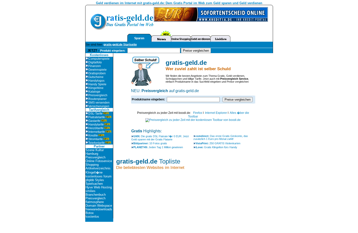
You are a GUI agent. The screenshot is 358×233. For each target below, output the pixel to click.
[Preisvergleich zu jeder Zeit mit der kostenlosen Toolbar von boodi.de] (193, 120)
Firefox (197, 113)
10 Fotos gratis (150, 143)
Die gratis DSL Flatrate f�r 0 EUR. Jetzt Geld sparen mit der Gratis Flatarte (160, 138)
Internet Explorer (216, 113)
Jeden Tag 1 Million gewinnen (158, 147)
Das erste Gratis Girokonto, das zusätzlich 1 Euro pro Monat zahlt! (220, 137)
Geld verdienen (107, 3)
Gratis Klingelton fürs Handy (216, 147)
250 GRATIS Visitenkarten (217, 143)
